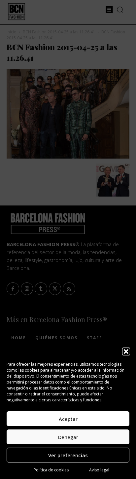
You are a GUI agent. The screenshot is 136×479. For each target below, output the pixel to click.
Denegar (68, 437)
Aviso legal (99, 470)
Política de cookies (51, 470)
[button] (126, 351)
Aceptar (68, 419)
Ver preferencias (68, 455)
